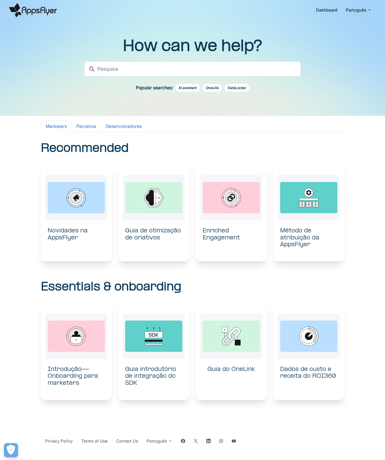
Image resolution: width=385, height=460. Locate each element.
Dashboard (326, 10)
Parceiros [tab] (86, 126)
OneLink (212, 88)
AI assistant (188, 88)
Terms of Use (94, 441)
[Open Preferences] (11, 450)
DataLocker (237, 88)
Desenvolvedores (124, 126)
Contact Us (127, 441)
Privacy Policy (59, 441)
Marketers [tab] (56, 126)
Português (357, 10)
